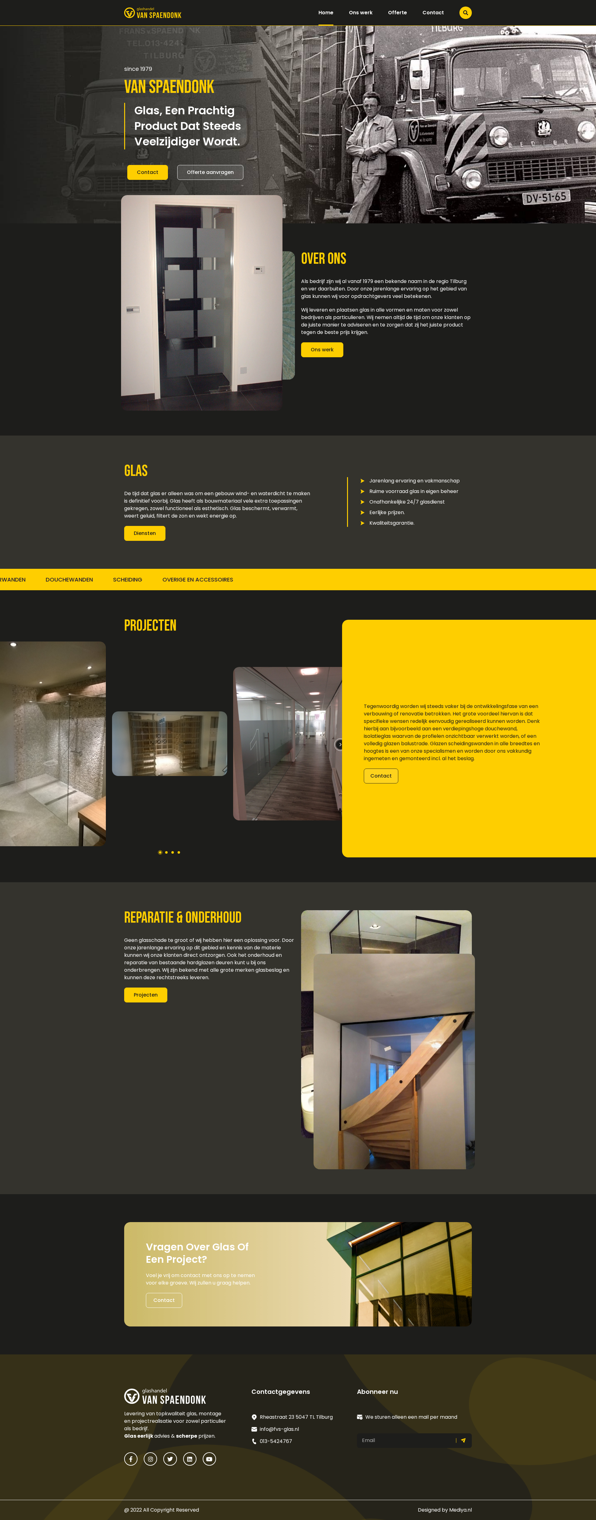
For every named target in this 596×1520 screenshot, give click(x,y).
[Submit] (464, 1440)
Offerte (397, 12)
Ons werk (360, 12)
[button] (340, 744)
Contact (433, 12)
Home (325, 12)
